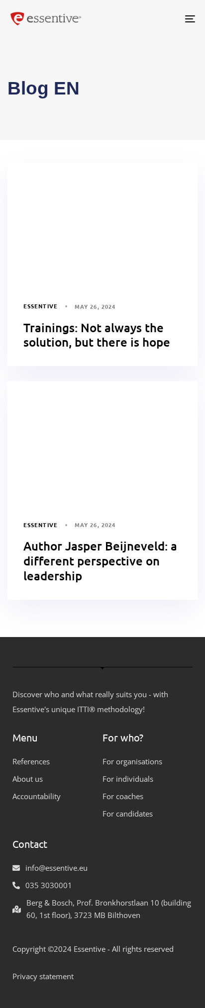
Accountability (36, 796)
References (31, 761)
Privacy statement (43, 976)
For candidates (127, 814)
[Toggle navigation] (164, 18)
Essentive (40, 306)
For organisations (132, 761)
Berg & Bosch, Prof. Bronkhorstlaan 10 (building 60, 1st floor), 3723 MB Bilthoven (108, 909)
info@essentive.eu (56, 868)
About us (27, 779)
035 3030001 (48, 885)
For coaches (122, 796)
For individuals (127, 779)
